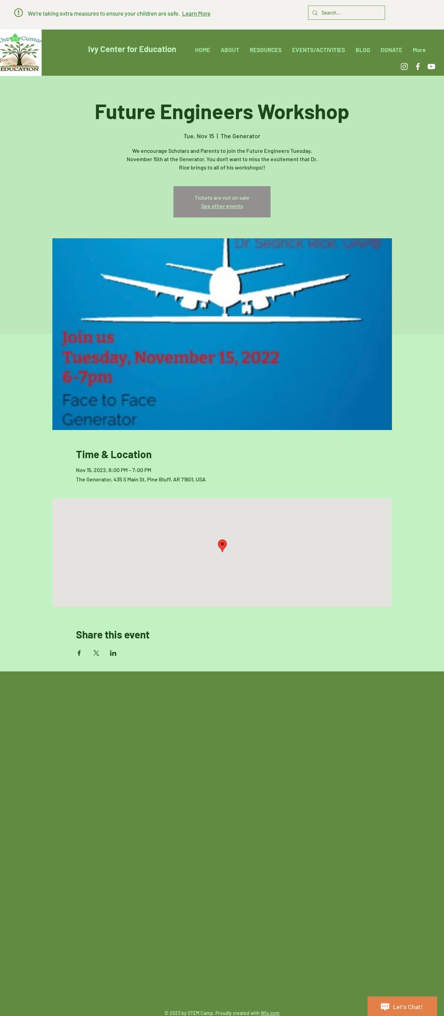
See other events (222, 206)
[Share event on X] (96, 653)
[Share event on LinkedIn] (113, 653)
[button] (18, 12)
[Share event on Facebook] (79, 653)
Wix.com (270, 1013)
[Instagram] (404, 66)
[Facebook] (417, 66)
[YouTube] (431, 66)
